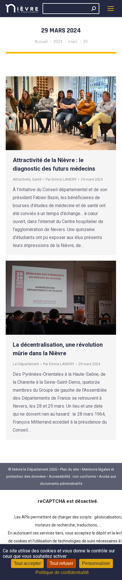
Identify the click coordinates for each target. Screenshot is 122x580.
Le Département (26, 364)
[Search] (93, 8)
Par (61, 179)
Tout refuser (61, 563)
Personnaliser (96, 563)
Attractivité (21, 179)
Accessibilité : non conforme (72, 476)
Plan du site (69, 469)
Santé (36, 179)
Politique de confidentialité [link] (62, 572)
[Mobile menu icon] (110, 8)
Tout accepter (27, 563)
